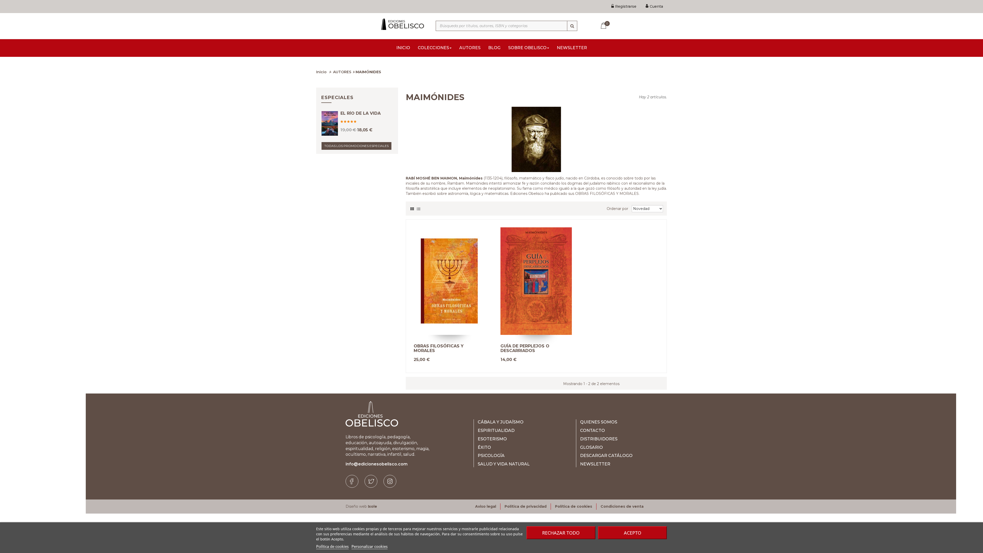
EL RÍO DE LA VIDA (360, 113)
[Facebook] (352, 481)
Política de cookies (332, 546)
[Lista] (418, 207)
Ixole (372, 506)
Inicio (321, 72)
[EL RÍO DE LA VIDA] (330, 123)
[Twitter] (371, 481)
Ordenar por (617, 208)
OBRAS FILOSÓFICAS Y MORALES (439, 348)
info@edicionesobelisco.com (377, 464)
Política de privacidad (526, 506)
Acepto (632, 533)
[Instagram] (389, 481)
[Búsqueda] (572, 26)
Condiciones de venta (622, 506)
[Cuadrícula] (412, 207)
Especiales (337, 97)
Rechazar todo (561, 533)
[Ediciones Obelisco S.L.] (402, 24)
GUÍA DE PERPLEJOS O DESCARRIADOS (524, 348)
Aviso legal (485, 506)
